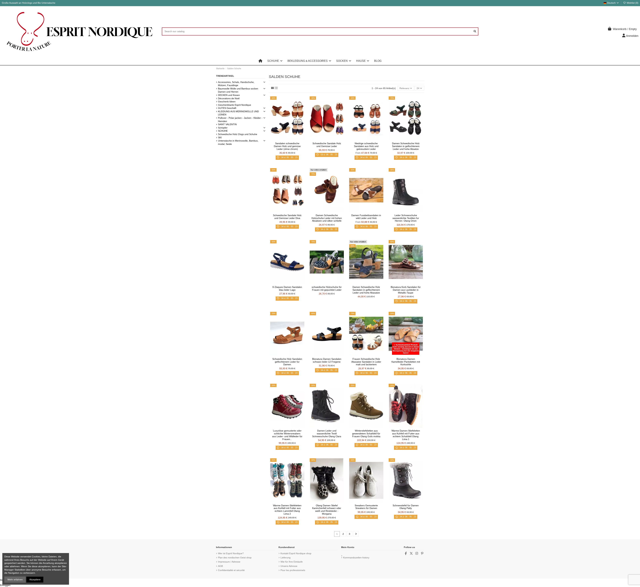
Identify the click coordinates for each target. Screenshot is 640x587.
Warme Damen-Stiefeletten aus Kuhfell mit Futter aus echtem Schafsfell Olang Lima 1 (406, 434)
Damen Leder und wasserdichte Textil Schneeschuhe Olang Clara (326, 433)
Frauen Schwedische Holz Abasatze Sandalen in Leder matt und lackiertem (366, 362)
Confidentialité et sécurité (231, 570)
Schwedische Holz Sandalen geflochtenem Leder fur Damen (287, 362)
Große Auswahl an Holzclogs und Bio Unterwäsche (28, 2)
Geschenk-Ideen (227, 101)
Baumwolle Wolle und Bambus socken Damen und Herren (238, 90)
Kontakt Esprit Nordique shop (295, 553)
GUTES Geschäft (227, 108)
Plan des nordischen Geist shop (235, 557)
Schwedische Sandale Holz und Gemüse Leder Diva (287, 216)
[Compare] (287, 139)
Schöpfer (223, 127)
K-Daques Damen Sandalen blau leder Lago (287, 288)
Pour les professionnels (292, 570)
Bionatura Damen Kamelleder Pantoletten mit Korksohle (406, 362)
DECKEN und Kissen (229, 95)
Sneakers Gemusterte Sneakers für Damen (366, 507)
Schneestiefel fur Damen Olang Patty (406, 507)
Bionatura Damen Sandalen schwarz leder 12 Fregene (326, 360)
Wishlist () (632, 2)
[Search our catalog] (474, 31)
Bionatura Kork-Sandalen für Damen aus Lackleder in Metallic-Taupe (406, 290)
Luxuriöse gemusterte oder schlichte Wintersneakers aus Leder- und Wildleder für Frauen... (287, 434)
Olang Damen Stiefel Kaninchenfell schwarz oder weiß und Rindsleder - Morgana (326, 509)
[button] (275, 61)
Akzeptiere (34, 579)
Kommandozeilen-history (356, 557)
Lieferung (285, 557)
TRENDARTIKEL (225, 76)
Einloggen (5, 585)
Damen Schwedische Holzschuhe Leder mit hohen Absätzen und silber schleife (327, 218)
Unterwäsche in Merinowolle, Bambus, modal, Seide (238, 142)
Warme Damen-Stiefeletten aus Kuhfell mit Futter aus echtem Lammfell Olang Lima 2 (287, 509)
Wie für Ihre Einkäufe (291, 561)
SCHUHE (223, 131)
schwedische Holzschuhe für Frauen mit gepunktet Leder (327, 288)
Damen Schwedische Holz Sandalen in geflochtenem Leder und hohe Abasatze (366, 290)
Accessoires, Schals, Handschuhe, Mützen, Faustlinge (236, 84)
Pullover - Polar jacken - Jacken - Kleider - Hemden (240, 120)
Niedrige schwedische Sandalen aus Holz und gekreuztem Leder (366, 146)
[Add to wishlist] (282, 139)
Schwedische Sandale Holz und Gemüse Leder (326, 144)
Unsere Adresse (288, 566)
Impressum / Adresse (229, 561)
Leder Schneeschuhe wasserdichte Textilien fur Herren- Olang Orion (405, 218)
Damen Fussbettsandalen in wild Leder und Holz (366, 216)
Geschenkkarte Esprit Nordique (234, 105)
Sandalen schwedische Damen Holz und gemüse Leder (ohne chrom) (287, 146)
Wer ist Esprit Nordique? (231, 553)
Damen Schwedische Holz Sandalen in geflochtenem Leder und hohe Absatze (406, 146)
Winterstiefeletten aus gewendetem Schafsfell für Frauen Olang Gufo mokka (366, 433)
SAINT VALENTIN (227, 124)
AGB (220, 566)
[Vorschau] (292, 139)
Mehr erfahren (15, 579)
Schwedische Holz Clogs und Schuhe (237, 134)
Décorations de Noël (229, 98)
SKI (220, 137)
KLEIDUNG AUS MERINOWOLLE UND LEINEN (238, 113)
